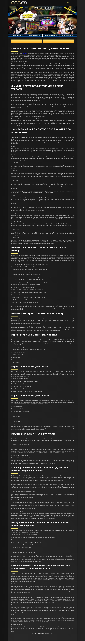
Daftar (68, 2)
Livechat (72, 2)
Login (64, 2)
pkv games (25, 53)
